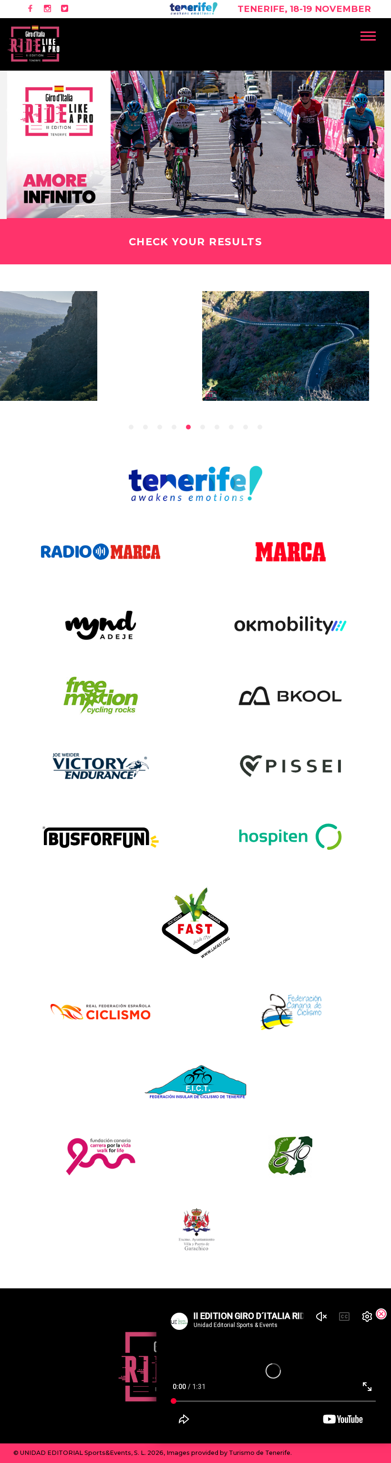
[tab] (131, 427)
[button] (372, 34)
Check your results (195, 242)
